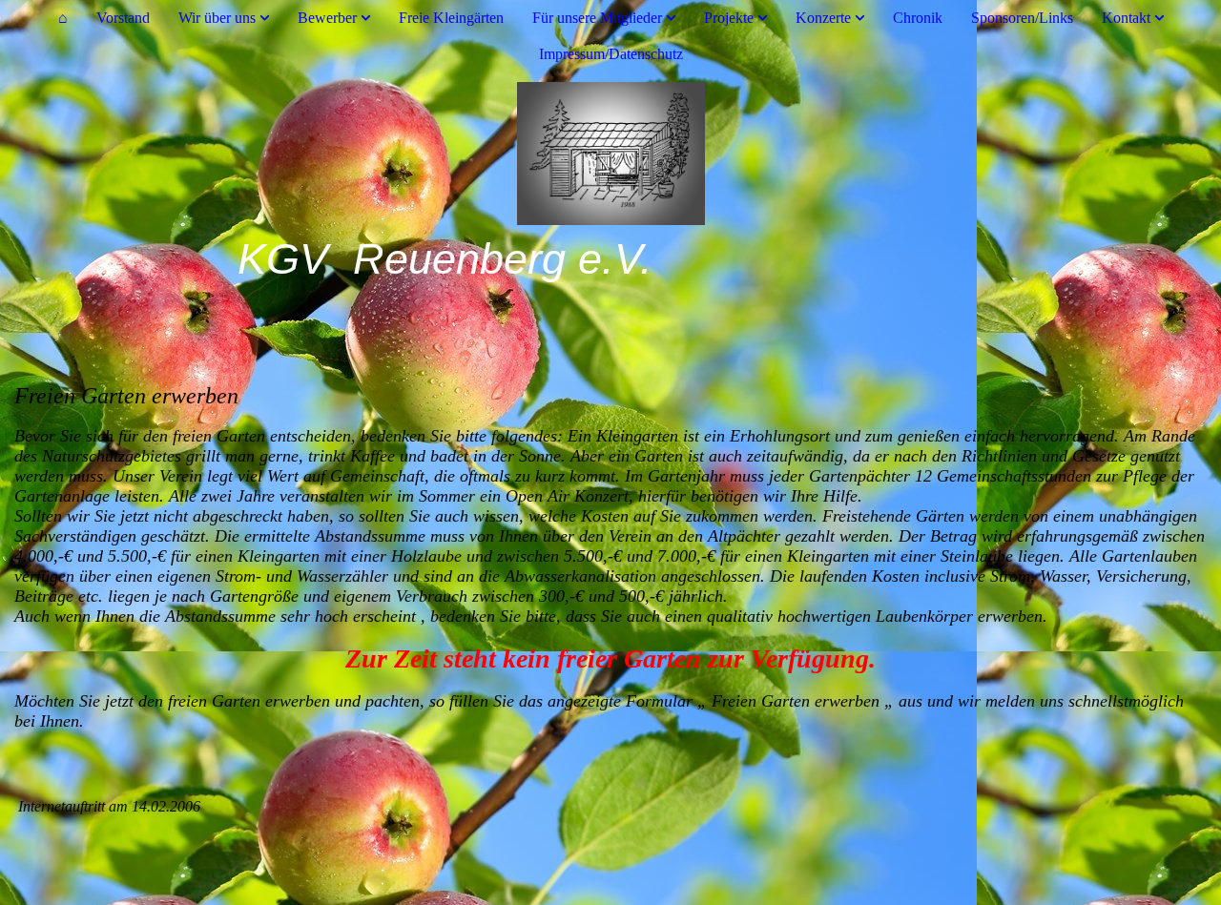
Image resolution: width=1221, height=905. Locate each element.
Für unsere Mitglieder (597, 18)
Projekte (729, 18)
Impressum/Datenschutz (611, 54)
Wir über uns (217, 18)
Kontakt (1126, 18)
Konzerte (823, 18)
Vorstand (123, 18)
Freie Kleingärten (451, 18)
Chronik (917, 18)
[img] (610, 153)
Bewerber (327, 18)
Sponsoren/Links (1022, 18)
